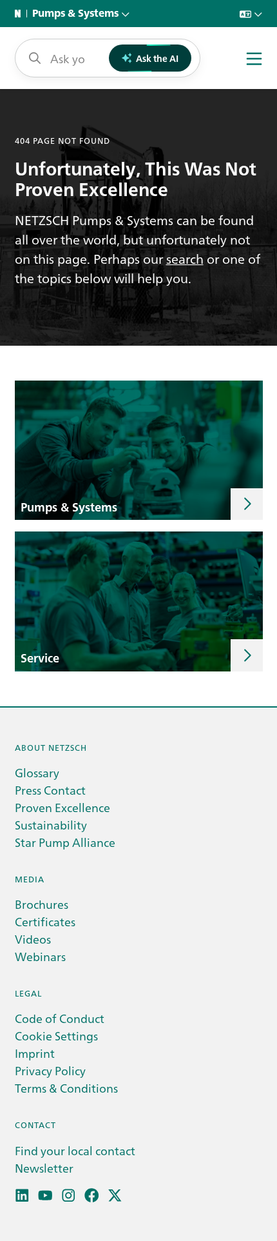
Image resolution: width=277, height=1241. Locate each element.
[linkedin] (22, 1195)
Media (29, 878)
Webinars (40, 956)
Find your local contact (75, 1150)
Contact (35, 1124)
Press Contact (50, 790)
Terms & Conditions (66, 1088)
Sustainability (51, 825)
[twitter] (115, 1195)
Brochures (41, 904)
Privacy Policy (50, 1070)
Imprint (35, 1053)
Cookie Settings (56, 1036)
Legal (28, 993)
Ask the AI (157, 58)
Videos (33, 939)
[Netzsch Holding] (20, 13)
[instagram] (68, 1195)
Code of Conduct (59, 1018)
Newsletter (44, 1168)
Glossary (37, 772)
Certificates (45, 921)
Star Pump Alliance (65, 842)
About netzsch (51, 747)
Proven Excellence (62, 807)
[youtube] (45, 1195)
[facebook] (91, 1195)
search (185, 258)
